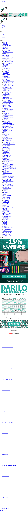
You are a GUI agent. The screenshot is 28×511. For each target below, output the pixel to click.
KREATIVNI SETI (5, 208)
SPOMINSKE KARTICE (6, 135)
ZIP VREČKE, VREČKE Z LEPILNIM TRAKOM (8, 162)
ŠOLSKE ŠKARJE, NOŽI (6, 202)
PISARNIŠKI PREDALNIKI (6, 120)
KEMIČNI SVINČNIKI (5, 67)
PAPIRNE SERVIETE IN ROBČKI (7, 179)
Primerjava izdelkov (4, 1)
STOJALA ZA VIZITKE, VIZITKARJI (7, 63)
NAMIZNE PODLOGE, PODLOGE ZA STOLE (8, 62)
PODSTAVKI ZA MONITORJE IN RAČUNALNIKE (9, 144)
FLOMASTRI (4, 194)
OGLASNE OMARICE (5, 118)
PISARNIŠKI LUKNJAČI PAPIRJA (7, 57)
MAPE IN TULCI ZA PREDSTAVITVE (7, 101)
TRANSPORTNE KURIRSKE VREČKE (7, 154)
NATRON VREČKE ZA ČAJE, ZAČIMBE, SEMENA (9, 164)
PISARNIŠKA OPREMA (4, 114)
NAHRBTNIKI (4, 230)
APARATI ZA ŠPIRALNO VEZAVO (7, 106)
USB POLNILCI (5, 139)
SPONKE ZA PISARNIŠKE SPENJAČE (7, 58)
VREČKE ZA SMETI (5, 192)
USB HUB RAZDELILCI (6, 137)
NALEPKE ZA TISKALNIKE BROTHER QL (8, 109)
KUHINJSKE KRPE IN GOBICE (7, 180)
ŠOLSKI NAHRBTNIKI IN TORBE (7, 206)
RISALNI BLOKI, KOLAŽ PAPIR (7, 196)
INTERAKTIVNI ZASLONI (6, 94)
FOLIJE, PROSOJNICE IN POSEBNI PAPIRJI (8, 81)
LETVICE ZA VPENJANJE (6, 113)
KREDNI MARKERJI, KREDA (6, 74)
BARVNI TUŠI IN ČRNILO (6, 218)
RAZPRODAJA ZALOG (4, 236)
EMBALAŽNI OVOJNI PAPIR (6, 158)
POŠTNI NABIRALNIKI (6, 119)
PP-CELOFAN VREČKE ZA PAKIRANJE (8, 165)
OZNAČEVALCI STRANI (6, 83)
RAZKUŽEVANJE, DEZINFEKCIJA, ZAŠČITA (8, 176)
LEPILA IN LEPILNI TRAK (6, 200)
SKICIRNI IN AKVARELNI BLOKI (7, 221)
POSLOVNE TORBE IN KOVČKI (7, 229)
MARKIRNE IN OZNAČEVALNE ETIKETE (8, 82)
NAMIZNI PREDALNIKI (6, 56)
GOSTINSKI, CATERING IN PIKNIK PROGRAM (7, 183)
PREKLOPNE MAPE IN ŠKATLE (7, 46)
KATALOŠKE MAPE (5, 44)
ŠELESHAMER (5, 205)
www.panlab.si (1, 510)
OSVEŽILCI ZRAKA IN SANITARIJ (7, 173)
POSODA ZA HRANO (5, 189)
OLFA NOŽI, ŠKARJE (5, 170)
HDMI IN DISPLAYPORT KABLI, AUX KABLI (8, 140)
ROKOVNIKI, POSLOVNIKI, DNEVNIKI (8, 227)
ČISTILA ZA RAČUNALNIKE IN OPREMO (8, 177)
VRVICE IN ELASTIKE (6, 159)
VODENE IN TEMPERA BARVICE (7, 195)
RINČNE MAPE (5, 43)
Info (2, 27)
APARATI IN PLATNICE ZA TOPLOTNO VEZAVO (9, 107)
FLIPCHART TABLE (5, 91)
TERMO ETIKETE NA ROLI (6, 161)
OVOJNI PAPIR (5, 89)
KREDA (4, 204)
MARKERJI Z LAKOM (5, 73)
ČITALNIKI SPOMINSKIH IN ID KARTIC (8, 136)
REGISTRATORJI (5, 42)
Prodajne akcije (3, 26)
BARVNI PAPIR (5, 79)
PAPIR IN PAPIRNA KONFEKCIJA (6, 77)
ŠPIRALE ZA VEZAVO (6, 112)
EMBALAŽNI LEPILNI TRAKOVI (7, 155)
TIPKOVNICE (4, 131)
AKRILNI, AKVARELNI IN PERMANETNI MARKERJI (9, 215)
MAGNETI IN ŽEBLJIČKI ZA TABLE (7, 95)
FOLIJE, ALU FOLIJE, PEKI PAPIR (7, 188)
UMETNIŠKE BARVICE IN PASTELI (7, 232)
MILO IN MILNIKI (5, 175)
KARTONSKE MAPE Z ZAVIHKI (7, 45)
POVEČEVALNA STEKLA (6, 224)
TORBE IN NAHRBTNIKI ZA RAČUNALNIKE (8, 145)
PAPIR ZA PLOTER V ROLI (6, 80)
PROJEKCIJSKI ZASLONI (6, 125)
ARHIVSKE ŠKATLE (5, 48)
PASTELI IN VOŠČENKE (6, 214)
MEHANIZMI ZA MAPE (6, 54)
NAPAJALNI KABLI (5, 141)
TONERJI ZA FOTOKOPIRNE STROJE (7, 148)
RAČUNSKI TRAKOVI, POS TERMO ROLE (8, 85)
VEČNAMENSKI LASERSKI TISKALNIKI (8, 127)
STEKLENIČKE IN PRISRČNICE (7, 234)
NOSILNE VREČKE (5, 163)
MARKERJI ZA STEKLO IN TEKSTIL (7, 216)
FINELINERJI (4, 69)
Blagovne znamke (4, 25)
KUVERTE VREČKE (5, 169)
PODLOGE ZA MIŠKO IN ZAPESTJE (7, 143)
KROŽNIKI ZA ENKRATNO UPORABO (8, 185)
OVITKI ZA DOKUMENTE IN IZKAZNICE (8, 52)
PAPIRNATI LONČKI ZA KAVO (7, 184)
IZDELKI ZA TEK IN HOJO (6, 225)
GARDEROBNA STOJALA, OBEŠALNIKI (8, 115)
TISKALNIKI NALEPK (6, 108)
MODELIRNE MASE (5, 219)
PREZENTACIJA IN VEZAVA (5, 90)
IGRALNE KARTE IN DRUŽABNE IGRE (8, 233)
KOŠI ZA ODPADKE (5, 182)
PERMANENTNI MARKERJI (6, 72)
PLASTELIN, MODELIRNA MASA (7, 201)
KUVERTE (4, 86)
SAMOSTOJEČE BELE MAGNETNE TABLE (8, 124)
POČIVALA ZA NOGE (5, 116)
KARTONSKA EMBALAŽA (6, 150)
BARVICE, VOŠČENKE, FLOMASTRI (7, 75)
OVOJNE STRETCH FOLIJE (6, 156)
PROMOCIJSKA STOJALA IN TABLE (7, 96)
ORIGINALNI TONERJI (6, 147)
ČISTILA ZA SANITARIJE (6, 172)
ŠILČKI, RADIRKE (5, 76)
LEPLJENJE (4, 220)
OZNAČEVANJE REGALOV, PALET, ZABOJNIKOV (9, 167)
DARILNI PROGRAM (4, 226)
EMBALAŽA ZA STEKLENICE (6, 153)
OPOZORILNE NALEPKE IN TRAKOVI (8, 160)
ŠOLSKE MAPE (5, 209)
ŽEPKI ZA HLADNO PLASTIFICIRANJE (8, 102)
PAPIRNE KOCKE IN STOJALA (7, 84)
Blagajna (3, 34)
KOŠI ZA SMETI (5, 66)
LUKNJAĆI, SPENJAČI (6, 210)
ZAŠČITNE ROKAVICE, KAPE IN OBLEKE (8, 181)
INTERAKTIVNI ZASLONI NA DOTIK (7, 130)
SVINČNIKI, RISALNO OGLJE (6, 212)
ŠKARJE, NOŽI (5, 59)
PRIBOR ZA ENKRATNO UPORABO (7, 186)
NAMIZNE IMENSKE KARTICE (7, 122)
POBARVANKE (5, 223)
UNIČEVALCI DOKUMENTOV (7, 105)
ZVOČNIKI (4, 132)
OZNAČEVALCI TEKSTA (6, 203)
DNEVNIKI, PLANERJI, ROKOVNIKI (7, 88)
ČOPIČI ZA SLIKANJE (5, 217)
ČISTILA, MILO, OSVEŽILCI (6, 191)
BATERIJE (4, 111)
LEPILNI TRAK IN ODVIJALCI (7, 60)
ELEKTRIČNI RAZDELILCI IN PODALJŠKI (8, 142)
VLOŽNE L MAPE (5, 51)
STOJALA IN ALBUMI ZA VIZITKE (7, 231)
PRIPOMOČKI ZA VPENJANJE (6, 53)
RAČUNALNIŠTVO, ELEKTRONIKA (6, 126)
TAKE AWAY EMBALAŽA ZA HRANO (7, 187)
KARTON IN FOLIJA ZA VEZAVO (7, 103)
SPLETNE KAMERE (5, 133)
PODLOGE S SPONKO (5, 47)
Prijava (2, 2)
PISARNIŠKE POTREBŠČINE (5, 55)
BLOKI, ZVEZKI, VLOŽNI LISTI (7, 87)
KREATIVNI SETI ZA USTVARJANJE (7, 222)
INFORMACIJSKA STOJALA (6, 121)
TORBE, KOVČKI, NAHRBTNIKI (7, 100)
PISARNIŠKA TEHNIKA (5, 104)
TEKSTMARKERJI (5, 71)
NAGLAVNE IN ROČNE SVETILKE (7, 235)
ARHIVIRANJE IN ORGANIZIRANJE (6, 41)
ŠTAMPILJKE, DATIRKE (6, 171)
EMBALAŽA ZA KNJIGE (6, 152)
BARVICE (4, 193)
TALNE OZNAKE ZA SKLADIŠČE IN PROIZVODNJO (9, 168)
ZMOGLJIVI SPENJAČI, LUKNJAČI (7, 110)
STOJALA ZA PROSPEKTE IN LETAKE (8, 98)
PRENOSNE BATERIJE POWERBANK (7, 138)
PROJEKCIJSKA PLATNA (6, 93)
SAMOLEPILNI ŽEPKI (5, 65)
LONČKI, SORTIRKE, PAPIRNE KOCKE (8, 61)
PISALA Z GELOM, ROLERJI (6, 68)
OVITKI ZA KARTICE (5, 64)
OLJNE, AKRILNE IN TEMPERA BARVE (8, 213)
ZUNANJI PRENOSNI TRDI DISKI (7, 134)
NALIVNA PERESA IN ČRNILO (7, 198)
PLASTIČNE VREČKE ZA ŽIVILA (7, 190)
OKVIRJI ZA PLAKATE (6, 97)
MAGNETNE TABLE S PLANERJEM (7, 92)
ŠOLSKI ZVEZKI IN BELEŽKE (6, 197)
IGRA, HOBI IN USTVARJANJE (5, 211)
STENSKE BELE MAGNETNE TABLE (7, 123)
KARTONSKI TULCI (5, 151)
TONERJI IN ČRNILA (4, 146)
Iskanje (1, 29)
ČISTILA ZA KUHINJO (6, 174)
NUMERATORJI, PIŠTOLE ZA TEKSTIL (8, 166)
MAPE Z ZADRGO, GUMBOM (6, 50)
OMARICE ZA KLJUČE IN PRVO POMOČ (8, 117)
